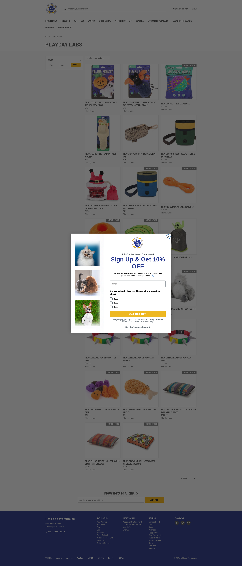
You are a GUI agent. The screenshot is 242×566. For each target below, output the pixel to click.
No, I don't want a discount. (137, 327)
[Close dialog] (168, 237)
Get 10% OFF (137, 314)
